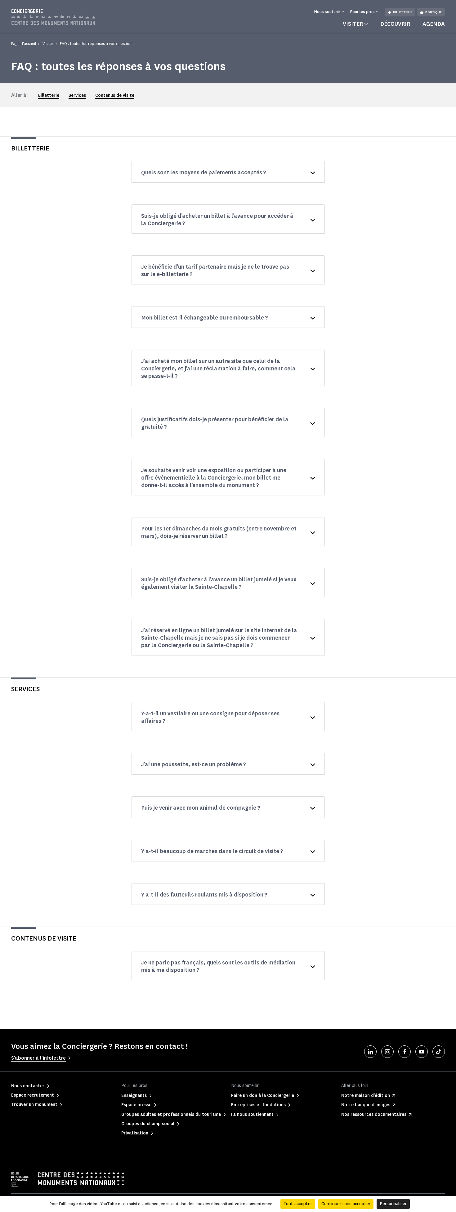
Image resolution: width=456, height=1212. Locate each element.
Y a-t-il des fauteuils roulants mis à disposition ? (204, 894)
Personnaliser (393, 1204)
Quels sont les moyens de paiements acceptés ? (203, 172)
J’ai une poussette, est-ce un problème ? (193, 764)
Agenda (433, 24)
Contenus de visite (114, 95)
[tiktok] (438, 1051)
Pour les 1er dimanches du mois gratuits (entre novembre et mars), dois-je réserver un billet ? (219, 532)
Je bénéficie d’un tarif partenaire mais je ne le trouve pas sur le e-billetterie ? (215, 270)
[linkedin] (370, 1051)
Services (77, 95)
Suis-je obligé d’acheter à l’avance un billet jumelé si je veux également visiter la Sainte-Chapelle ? (218, 583)
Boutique (433, 12)
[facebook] (404, 1051)
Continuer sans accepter (345, 1204)
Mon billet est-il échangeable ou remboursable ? (204, 317)
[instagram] (387, 1051)
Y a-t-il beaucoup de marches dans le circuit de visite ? (212, 851)
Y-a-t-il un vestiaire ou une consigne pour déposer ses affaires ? (210, 717)
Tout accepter (298, 1204)
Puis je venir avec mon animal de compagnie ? (200, 808)
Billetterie (402, 12)
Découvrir (395, 24)
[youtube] (421, 1051)
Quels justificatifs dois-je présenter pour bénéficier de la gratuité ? (214, 423)
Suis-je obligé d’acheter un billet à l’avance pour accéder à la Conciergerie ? (217, 219)
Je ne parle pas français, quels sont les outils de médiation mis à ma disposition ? (218, 966)
